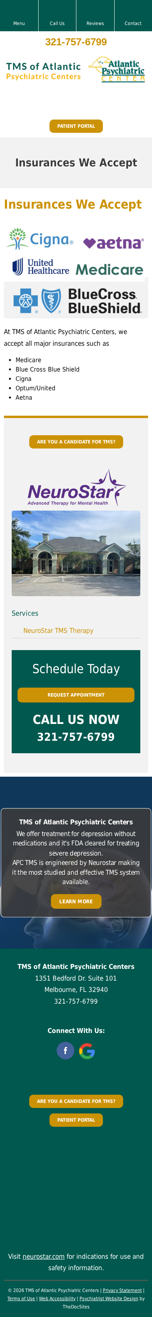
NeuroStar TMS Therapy (58, 630)
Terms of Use (21, 1298)
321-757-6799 (76, 42)
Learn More (76, 901)
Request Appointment (76, 695)
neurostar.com (44, 1256)
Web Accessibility (57, 1298)
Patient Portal (76, 126)
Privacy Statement (122, 1290)
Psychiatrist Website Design (109, 1298)
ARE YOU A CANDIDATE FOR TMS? (76, 442)
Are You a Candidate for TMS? (76, 1101)
